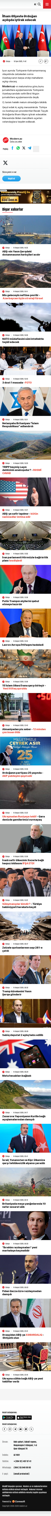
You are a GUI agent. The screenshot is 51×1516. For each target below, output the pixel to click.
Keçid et (11, 178)
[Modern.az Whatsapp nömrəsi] (26, 1429)
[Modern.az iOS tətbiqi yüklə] (24, 1417)
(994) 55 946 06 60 (22, 1467)
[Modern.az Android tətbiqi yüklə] (8, 1417)
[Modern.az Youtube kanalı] (20, 1429)
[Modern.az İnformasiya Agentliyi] (13, 1405)
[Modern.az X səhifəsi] (31, 1429)
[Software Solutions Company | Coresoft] (18, 1501)
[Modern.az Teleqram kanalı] (15, 1429)
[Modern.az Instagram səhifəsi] (10, 1429)
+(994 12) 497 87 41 (22, 1461)
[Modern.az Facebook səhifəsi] (4, 1429)
